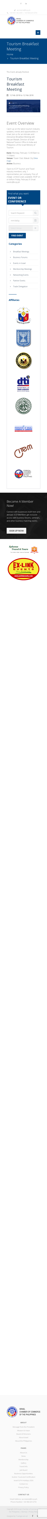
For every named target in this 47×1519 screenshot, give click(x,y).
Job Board (23, 1470)
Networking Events (21, 275)
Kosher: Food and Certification (23, 1477)
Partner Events (19, 280)
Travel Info (23, 1466)
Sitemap (24, 1512)
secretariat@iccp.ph (23, 10)
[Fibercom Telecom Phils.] (23, 885)
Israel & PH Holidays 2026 (23, 1480)
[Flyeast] (23, 1087)
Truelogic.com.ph (22, 1516)
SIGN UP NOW (16, 530)
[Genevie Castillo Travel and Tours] (23, 1289)
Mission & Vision (23, 1430)
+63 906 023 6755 (29, 1502)
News (23, 1456)
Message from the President (23, 1427)
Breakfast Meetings (21, 251)
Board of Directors (23, 1434)
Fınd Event (17, 235)
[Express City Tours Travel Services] (23, 683)
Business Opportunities (23, 1473)
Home (10, 54)
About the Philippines (23, 1441)
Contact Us (23, 1484)
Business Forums (20, 257)
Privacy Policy (23, 1487)
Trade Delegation (20, 286)
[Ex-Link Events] (23, 569)
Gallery (23, 1463)
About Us (23, 1452)
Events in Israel (19, 263)
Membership (23, 1459)
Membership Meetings (22, 269)
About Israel (23, 1437)
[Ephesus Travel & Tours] (23, 549)
